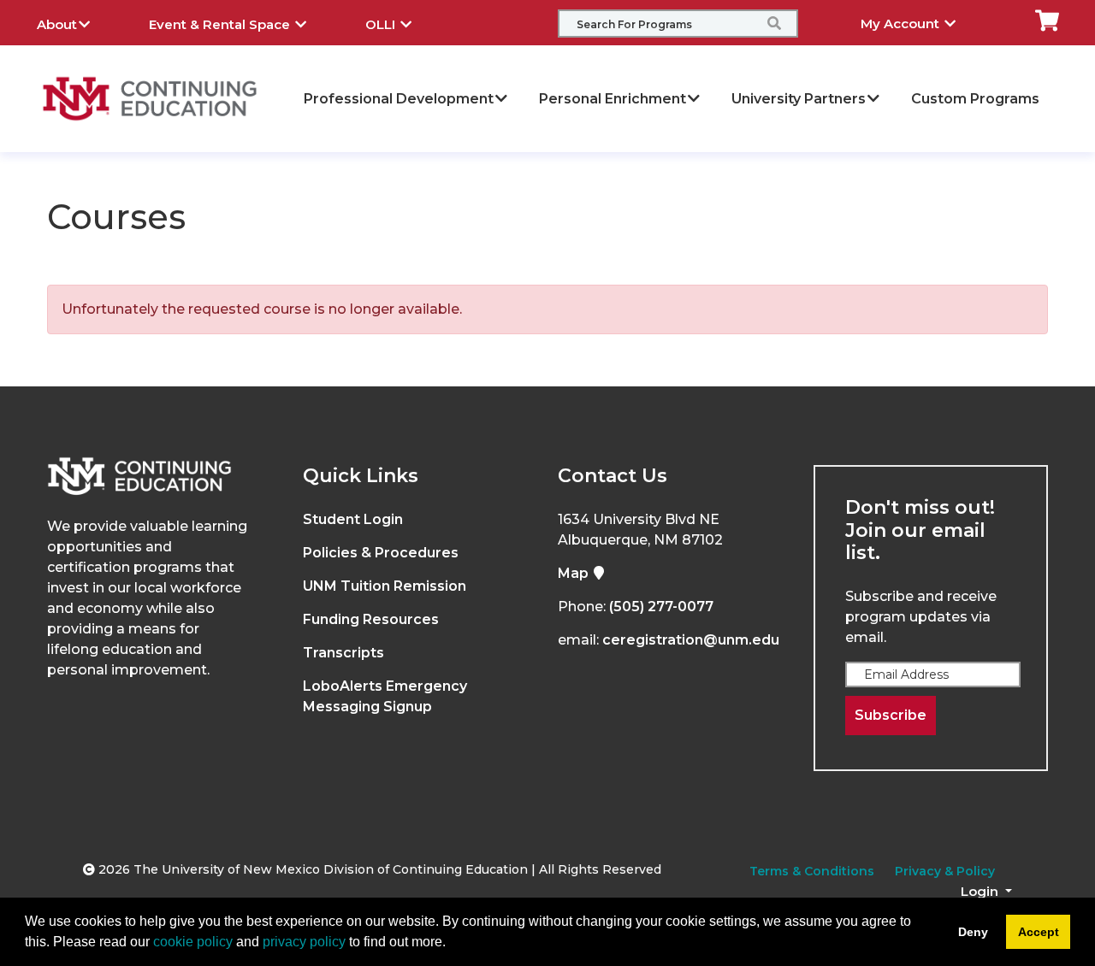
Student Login (353, 519)
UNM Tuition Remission (384, 586)
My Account (902, 23)
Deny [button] (973, 932)
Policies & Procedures (381, 553)
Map (575, 573)
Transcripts (343, 653)
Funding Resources (371, 619)
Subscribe (890, 715)
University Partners (798, 99)
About (57, 24)
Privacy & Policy (945, 871)
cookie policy (193, 941)
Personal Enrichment (612, 99)
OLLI (382, 24)
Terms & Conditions (811, 871)
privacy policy (304, 941)
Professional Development (399, 99)
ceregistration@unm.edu (690, 640)
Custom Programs (975, 99)
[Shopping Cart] (1047, 19)
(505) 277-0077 (661, 606)
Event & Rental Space (221, 24)
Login (981, 891)
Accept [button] (1038, 932)
